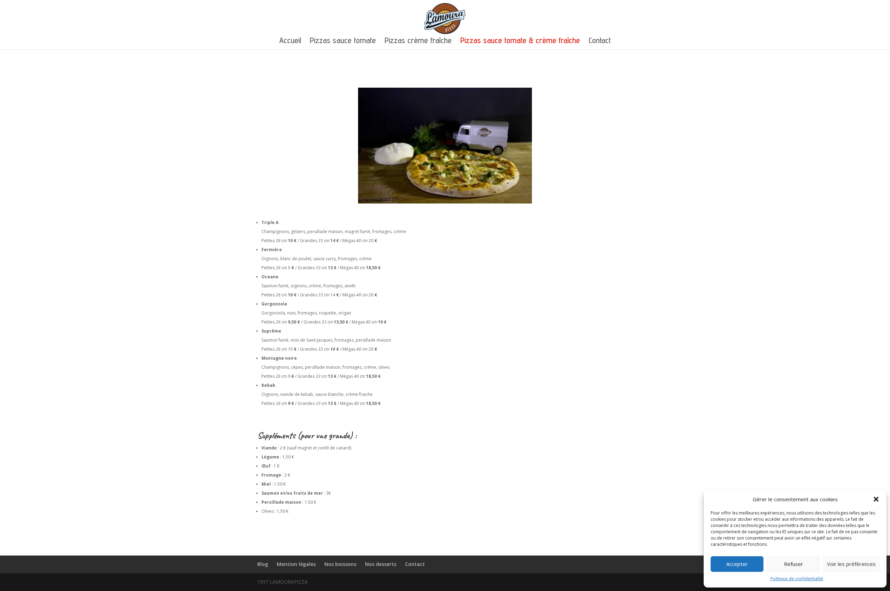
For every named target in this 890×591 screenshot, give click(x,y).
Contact (600, 41)
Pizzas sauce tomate (343, 41)
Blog (262, 564)
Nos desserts (380, 564)
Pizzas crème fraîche (418, 41)
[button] (876, 499)
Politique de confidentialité (796, 579)
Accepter (737, 563)
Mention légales (296, 564)
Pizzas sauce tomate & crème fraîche (520, 41)
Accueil (290, 41)
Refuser (793, 563)
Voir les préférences (851, 563)
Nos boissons (340, 564)
